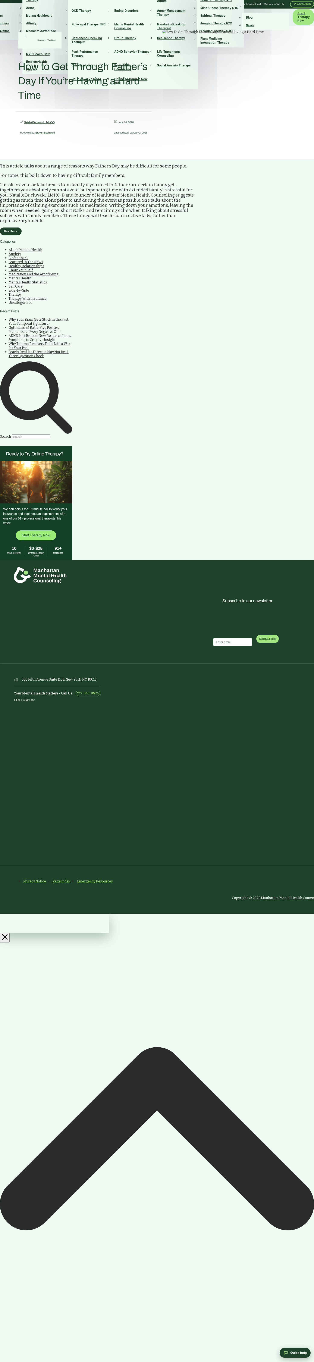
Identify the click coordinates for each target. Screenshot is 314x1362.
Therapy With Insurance (28, 298)
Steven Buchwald (45, 132)
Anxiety (15, 254)
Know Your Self (21, 270)
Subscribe (267, 638)
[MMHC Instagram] (28, 706)
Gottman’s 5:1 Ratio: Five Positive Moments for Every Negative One (34, 330)
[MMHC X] (18, 706)
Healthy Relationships (26, 266)
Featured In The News (46, 40)
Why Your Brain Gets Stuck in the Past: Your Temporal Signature (39, 321)
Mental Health (20, 278)
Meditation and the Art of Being (34, 274)
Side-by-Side (19, 290)
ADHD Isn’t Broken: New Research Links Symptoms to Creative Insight (40, 338)
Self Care (16, 286)
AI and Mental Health (25, 250)
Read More (10, 231)
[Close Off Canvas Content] (5, 937)
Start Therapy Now (36, 535)
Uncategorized (20, 303)
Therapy (15, 294)
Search (5, 436)
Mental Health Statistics (28, 282)
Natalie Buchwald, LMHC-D (39, 122)
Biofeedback (18, 258)
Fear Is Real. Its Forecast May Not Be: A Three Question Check (39, 354)
